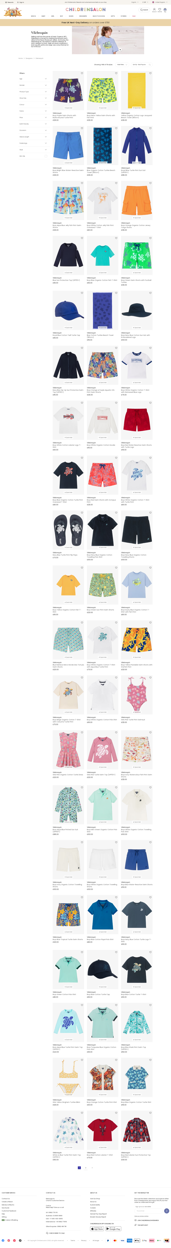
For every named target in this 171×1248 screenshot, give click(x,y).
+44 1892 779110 (61, 1222)
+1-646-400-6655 (56, 1219)
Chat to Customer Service (55, 1199)
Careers (93, 1208)
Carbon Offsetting (10, 1220)
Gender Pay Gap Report (98, 1214)
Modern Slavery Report (98, 1217)
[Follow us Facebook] (3, 1241)
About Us (93, 1202)
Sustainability (95, 1205)
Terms (73, 1240)
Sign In (22, 2)
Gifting (4, 1217)
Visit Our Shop (95, 1199)
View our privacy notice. (141, 1216)
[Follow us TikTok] (20, 1241)
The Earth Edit (142, 1225)
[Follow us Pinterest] (14, 1241)
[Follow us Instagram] (8, 1241)
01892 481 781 (61, 1226)
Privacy (83, 1240)
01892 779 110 (53, 1212)
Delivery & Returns (8, 1205)
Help (3, 1214)
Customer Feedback (9, 1211)
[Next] (92, 1167)
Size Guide (5, 1208)
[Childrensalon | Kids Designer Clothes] (13, 12)
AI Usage (96, 1240)
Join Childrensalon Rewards (148, 1220)
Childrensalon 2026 (44, 1240)
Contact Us (6, 1199)
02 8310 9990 (57, 1216)
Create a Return (7, 1202)
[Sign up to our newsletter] (166, 1210)
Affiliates (93, 1211)
